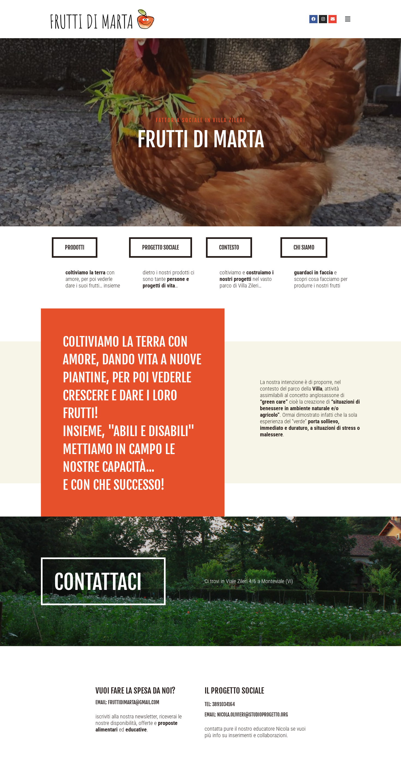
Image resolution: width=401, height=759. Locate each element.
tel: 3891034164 (220, 704)
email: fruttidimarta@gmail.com (127, 702)
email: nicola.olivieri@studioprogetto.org (246, 715)
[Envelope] (332, 19)
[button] (347, 19)
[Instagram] (323, 19)
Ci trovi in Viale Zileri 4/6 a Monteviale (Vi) (249, 581)
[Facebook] (313, 19)
